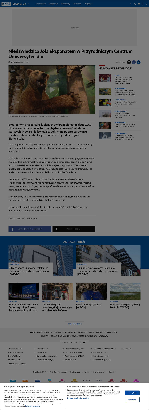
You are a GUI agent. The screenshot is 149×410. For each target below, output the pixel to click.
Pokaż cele (132, 399)
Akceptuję (132, 393)
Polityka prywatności (33, 406)
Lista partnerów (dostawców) (78, 398)
